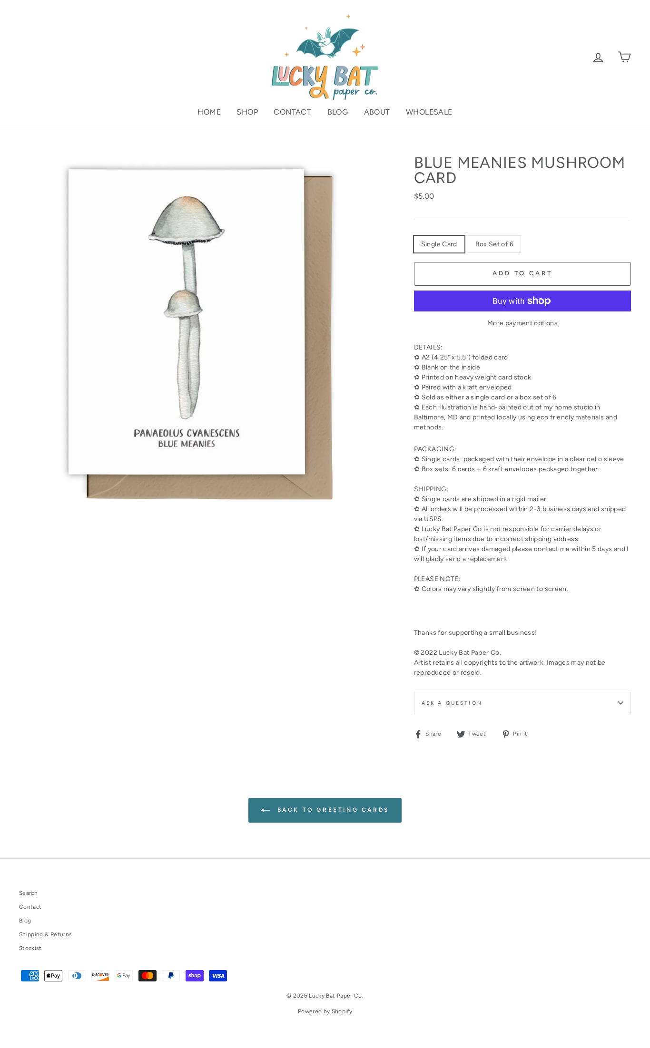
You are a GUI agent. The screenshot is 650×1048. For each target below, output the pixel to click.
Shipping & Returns (45, 934)
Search (28, 893)
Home (209, 111)
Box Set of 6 (494, 244)
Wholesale (429, 111)
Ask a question (452, 703)
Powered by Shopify (325, 1011)
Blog (337, 111)
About (377, 111)
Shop (247, 111)
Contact (292, 111)
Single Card (439, 244)
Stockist (30, 948)
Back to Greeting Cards (331, 809)
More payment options (522, 323)
